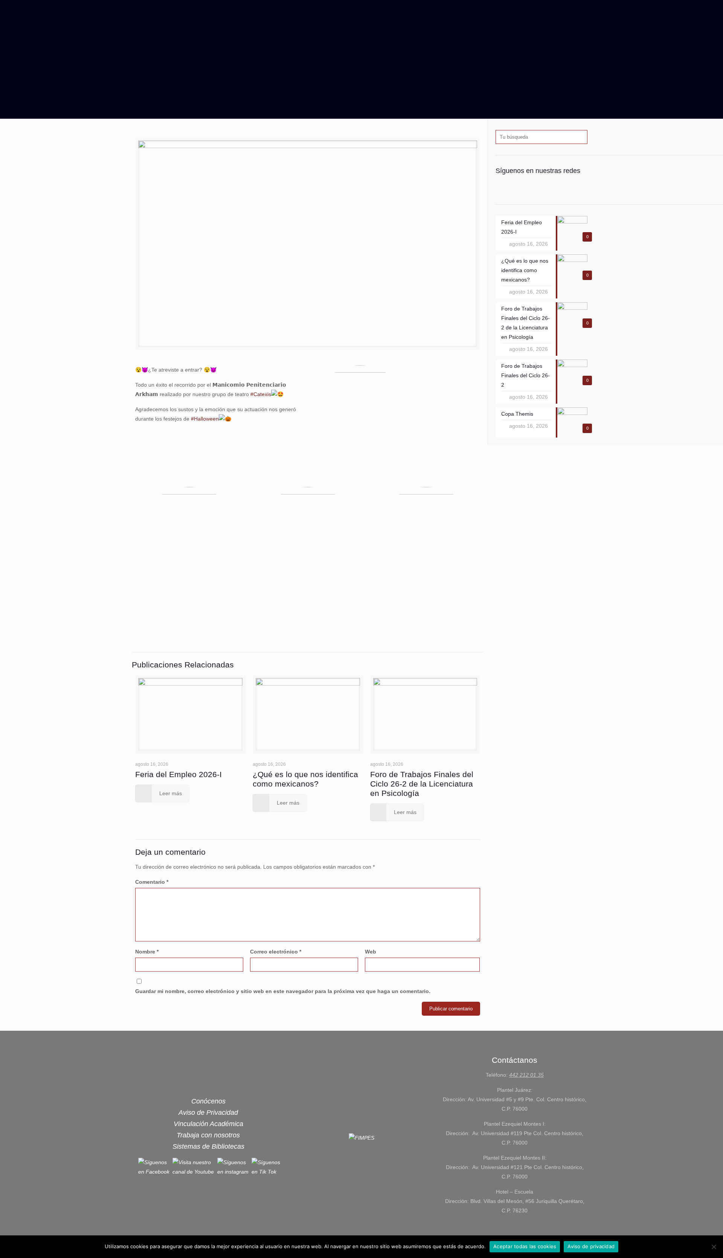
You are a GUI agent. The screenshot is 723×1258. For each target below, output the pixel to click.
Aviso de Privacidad (208, 1112)
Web (370, 952)
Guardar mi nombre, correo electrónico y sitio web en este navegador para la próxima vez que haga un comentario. (282, 991)
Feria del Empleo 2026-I (178, 774)
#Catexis (260, 394)
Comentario (151, 882)
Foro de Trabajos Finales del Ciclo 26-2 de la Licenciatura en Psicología (421, 783)
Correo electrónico (275, 952)
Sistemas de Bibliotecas (208, 1146)
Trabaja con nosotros (208, 1135)
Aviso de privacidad (591, 1246)
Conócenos (208, 1101)
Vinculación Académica (208, 1124)
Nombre (147, 952)
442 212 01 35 (526, 1075)
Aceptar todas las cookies (524, 1246)
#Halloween (205, 419)
